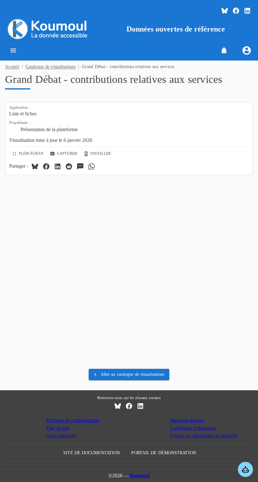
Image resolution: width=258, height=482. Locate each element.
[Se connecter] (246, 50)
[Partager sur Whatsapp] (91, 166)
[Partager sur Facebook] (46, 166)
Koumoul (140, 475)
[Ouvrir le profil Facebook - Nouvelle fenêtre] (236, 10)
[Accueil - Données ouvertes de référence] (48, 29)
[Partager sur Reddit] (69, 166)
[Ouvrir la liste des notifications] (224, 50)
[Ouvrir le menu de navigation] (13, 50)
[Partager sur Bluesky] (35, 166)
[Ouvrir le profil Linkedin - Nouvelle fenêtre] (247, 10)
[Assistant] (245, 469)
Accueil (12, 66)
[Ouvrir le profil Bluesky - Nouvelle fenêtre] (224, 10)
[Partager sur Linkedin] (57, 166)
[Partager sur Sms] (80, 166)
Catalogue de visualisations (50, 66)
